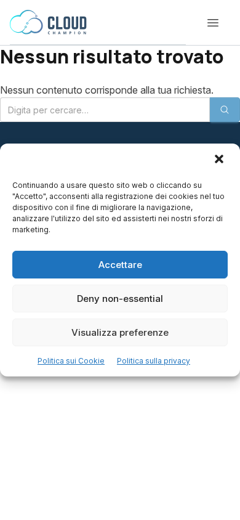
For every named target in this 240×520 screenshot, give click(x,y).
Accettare (120, 264)
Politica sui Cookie (71, 360)
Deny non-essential (120, 298)
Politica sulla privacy (153, 360)
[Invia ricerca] (224, 109)
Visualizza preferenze (120, 332)
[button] (220, 160)
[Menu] (213, 22)
